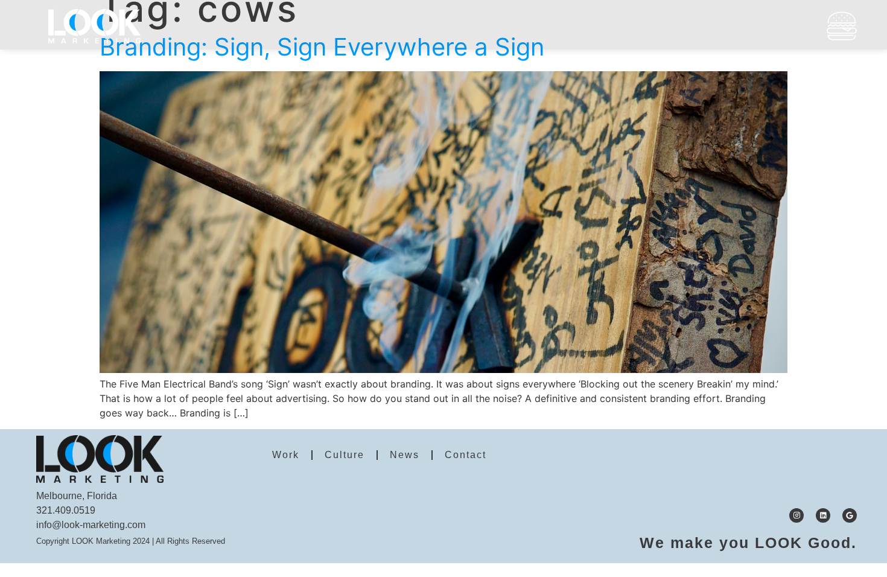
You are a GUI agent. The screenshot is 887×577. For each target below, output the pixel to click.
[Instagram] (796, 515)
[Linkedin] (823, 515)
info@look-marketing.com (90, 525)
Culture (344, 455)
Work (285, 455)
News (404, 455)
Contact (465, 455)
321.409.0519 (65, 510)
